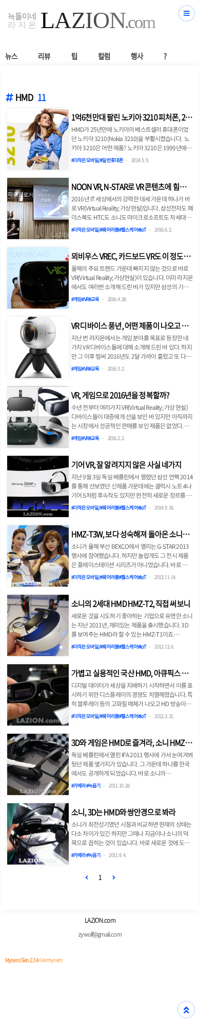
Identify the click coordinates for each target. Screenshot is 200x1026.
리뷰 (44, 56)
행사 (137, 56)
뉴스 (11, 56)
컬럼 (104, 56)
